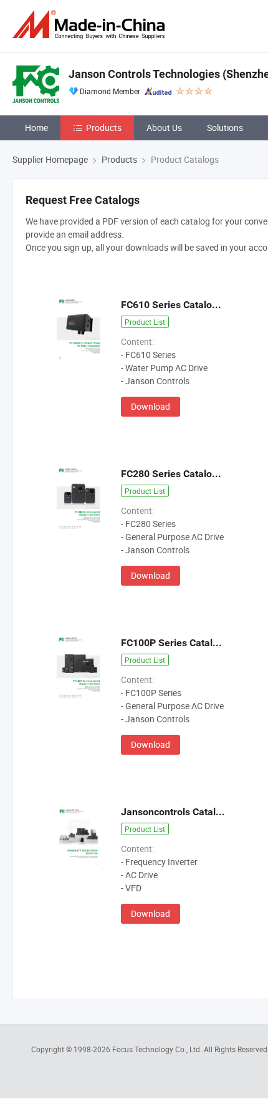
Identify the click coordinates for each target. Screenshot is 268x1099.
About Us (164, 127)
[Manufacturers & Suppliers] (91, 24)
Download (150, 406)
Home (36, 127)
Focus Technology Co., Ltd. (158, 1049)
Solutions (225, 127)
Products (104, 127)
